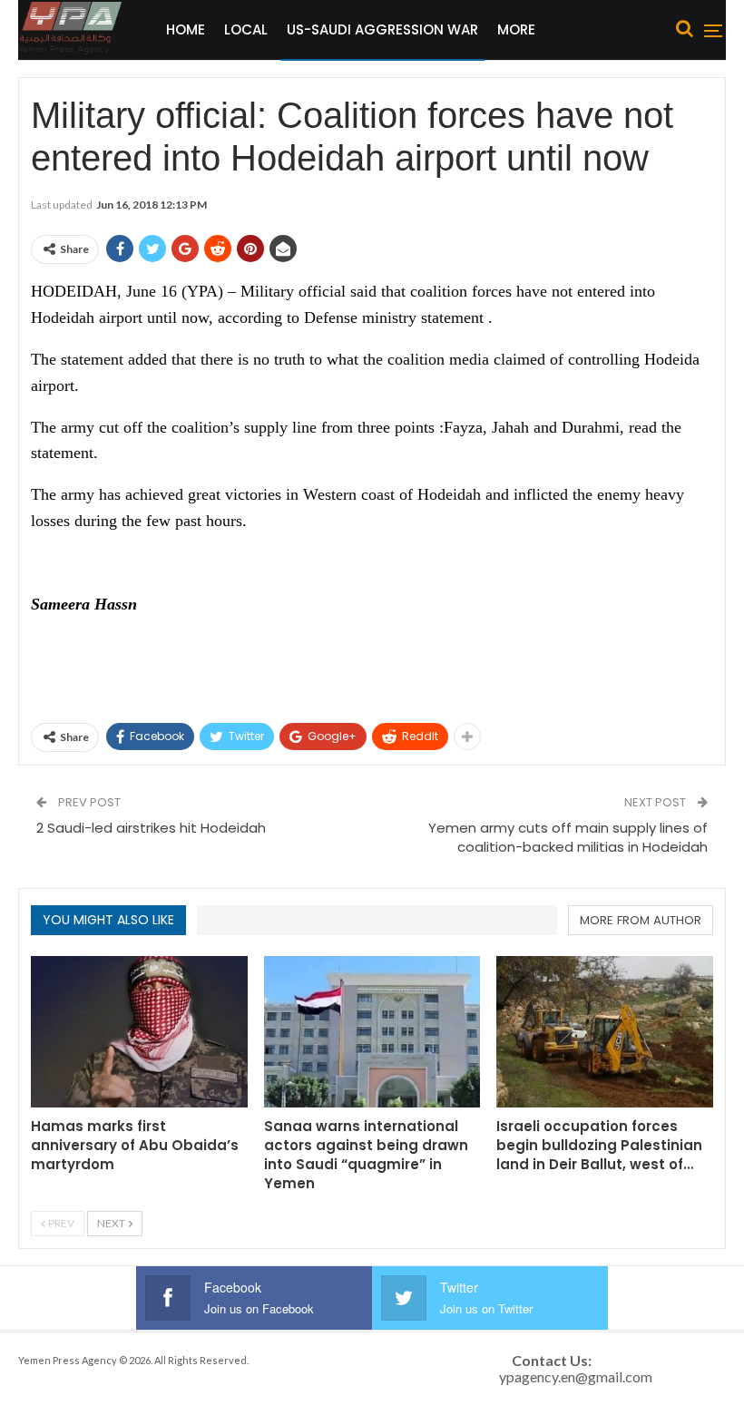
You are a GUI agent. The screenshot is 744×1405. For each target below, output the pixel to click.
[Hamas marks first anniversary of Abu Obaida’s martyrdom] (139, 1031)
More (516, 29)
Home (185, 29)
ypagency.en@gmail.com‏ (575, 1376)
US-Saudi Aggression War (382, 29)
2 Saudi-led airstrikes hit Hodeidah (151, 827)
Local (246, 29)
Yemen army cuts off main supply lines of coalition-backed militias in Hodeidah (568, 837)
